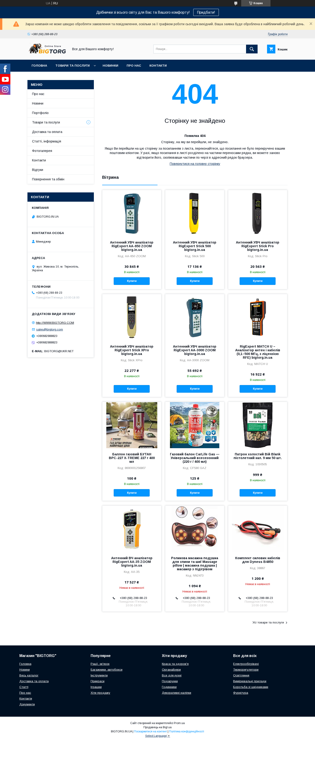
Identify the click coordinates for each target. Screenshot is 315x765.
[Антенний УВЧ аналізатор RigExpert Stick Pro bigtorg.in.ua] (257, 213)
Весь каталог (29, 675)
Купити (132, 281)
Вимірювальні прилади (249, 681)
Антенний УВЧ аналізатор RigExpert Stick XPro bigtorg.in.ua (131, 350)
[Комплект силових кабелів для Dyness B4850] (257, 529)
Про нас (134, 65)
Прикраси (97, 681)
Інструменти (99, 675)
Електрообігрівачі (246, 664)
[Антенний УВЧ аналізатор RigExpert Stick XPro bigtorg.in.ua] (131, 317)
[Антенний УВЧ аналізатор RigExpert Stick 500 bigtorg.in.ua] (194, 213)
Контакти (158, 65)
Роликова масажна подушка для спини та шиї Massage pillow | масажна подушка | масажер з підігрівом (194, 563)
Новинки (110, 65)
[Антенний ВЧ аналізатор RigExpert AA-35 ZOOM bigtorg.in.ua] (131, 529)
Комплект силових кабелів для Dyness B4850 (257, 560)
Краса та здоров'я (175, 664)
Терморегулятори (246, 669)
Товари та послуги (72, 65)
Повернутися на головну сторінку (195, 164)
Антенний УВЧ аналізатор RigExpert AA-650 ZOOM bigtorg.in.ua (131, 246)
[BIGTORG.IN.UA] (47, 54)
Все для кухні (171, 675)
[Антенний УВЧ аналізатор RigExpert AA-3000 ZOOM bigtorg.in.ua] (194, 317)
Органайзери (171, 669)
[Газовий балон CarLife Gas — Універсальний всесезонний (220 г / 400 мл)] (194, 425)
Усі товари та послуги (268, 622)
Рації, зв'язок (100, 664)
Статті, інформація (46, 141)
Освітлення (241, 675)
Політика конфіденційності (186, 731)
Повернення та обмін (48, 179)
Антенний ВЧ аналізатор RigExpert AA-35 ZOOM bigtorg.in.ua (131, 561)
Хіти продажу (100, 692)
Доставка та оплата (47, 132)
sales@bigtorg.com (49, 329)
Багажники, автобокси (106, 669)
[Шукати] (252, 49)
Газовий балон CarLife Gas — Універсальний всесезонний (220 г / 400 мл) (194, 457)
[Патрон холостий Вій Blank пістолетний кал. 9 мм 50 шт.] (257, 425)
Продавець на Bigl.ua (157, 727)
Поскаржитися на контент (150, 731)
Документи (27, 704)
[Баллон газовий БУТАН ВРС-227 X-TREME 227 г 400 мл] (131, 425)
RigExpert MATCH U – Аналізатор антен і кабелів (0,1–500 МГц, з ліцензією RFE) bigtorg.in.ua (257, 352)
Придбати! (206, 12)
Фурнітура (240, 692)
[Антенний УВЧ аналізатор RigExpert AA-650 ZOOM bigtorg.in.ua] (131, 213)
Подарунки (170, 681)
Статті (23, 687)
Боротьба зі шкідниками (250, 687)
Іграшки (96, 687)
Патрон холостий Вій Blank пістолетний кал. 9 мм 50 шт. (258, 456)
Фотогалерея (42, 151)
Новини (37, 103)
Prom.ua (179, 723)
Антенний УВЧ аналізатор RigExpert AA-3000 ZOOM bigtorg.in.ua (194, 350)
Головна (39, 65)
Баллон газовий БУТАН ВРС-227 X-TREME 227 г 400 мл (132, 457)
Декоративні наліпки (176, 692)
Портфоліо (40, 113)
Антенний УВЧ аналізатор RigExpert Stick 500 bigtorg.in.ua (194, 246)
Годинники (169, 687)
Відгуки (37, 170)
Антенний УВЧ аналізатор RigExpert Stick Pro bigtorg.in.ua (257, 246)
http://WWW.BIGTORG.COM (55, 322)
